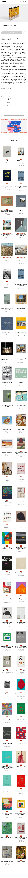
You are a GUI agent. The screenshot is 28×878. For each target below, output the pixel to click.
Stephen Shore (5, 28)
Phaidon (9, 88)
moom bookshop (4, 2)
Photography (10, 90)
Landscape (16, 94)
